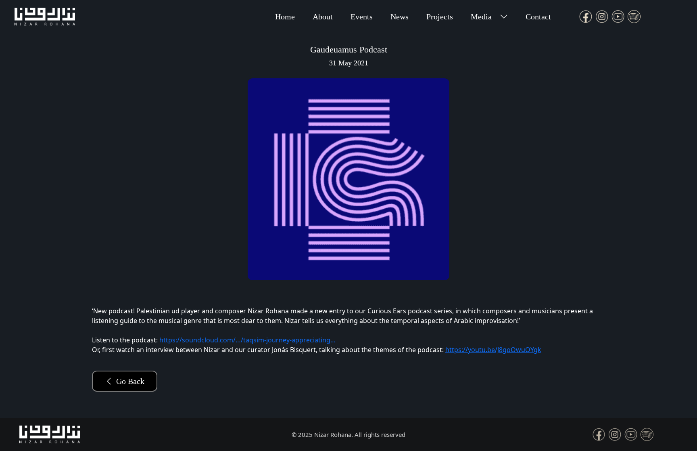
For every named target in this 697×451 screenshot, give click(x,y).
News (399, 16)
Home (285, 16)
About (323, 16)
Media (481, 16)
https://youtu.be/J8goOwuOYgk (493, 349)
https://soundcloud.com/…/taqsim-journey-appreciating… (247, 340)
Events (362, 16)
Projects (439, 16)
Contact (538, 16)
